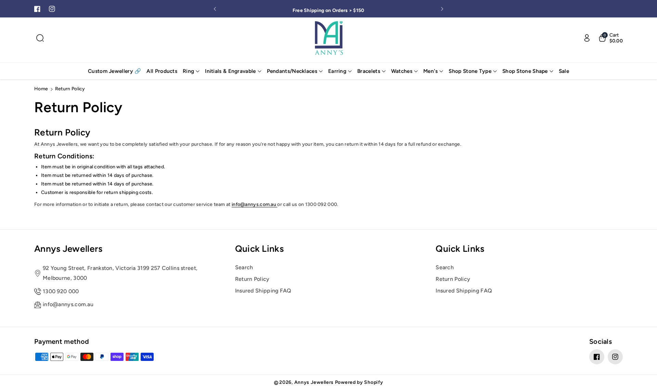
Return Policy (252, 279)
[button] (40, 38)
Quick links (259, 248)
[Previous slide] (215, 9)
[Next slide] (442, 9)
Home (41, 89)
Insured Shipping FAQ (263, 290)
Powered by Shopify (359, 382)
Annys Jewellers (68, 248)
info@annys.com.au (254, 204)
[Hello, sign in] (587, 38)
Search (244, 267)
